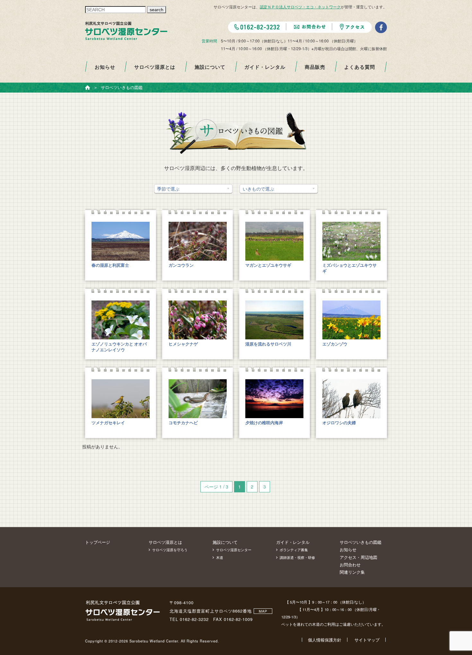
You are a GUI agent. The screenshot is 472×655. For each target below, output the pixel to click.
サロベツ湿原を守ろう (170, 549)
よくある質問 (359, 66)
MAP (263, 611)
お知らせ (105, 66)
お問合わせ (350, 564)
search (156, 9)
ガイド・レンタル (264, 66)
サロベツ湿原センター (233, 549)
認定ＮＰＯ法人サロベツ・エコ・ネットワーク (300, 6)
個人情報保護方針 (324, 640)
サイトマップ (367, 640)
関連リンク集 (352, 572)
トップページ (97, 542)
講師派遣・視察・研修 (297, 557)
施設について (210, 66)
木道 (219, 557)
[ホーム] (87, 87)
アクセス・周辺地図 (358, 557)
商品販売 (315, 66)
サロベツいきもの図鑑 (360, 542)
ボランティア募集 (294, 549)
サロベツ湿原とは (154, 66)
